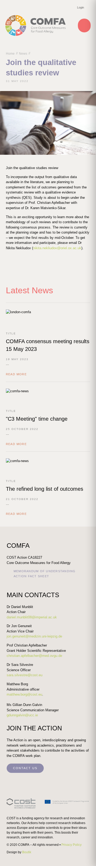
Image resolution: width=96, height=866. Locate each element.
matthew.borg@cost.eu (24, 694)
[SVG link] (48, 803)
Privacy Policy (71, 845)
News (23, 53)
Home (10, 53)
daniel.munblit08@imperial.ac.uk (32, 617)
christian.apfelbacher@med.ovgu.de (34, 656)
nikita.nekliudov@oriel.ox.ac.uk (57, 248)
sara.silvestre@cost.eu (24, 675)
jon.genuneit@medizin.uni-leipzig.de (34, 636)
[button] (84, 25)
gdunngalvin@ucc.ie (22, 715)
